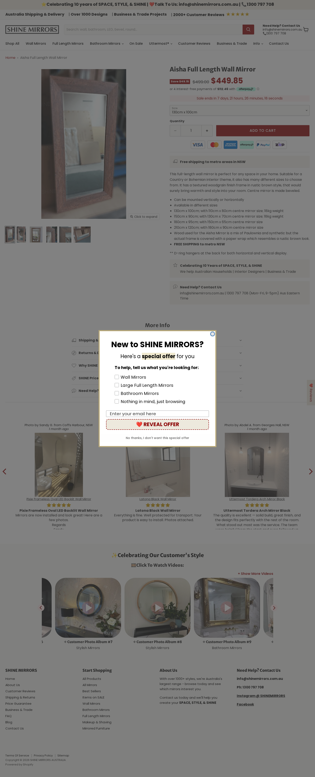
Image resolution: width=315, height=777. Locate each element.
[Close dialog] (212, 334)
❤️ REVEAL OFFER (157, 424)
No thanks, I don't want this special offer (157, 438)
